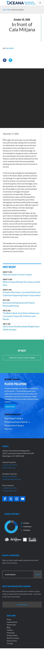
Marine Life (11, 625)
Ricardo (10, 48)
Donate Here (22, 604)
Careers (10, 630)
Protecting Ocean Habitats (16, 422)
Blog (8, 10)
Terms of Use (12, 641)
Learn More (10, 407)
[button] (4, 60)
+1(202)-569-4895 (9, 476)
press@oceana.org (9, 491)
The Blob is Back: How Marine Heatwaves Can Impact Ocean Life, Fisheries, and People (21, 316)
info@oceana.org (8, 467)
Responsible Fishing (13, 425)
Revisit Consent (13, 638)
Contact (10, 643)
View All (8, 429)
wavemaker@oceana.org (11, 479)
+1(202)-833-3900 (9, 465)
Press (9, 619)
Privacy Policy (12, 635)
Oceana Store (12, 622)
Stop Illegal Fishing (13, 418)
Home (4, 10)
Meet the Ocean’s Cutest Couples (17, 274)
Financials (11, 633)
